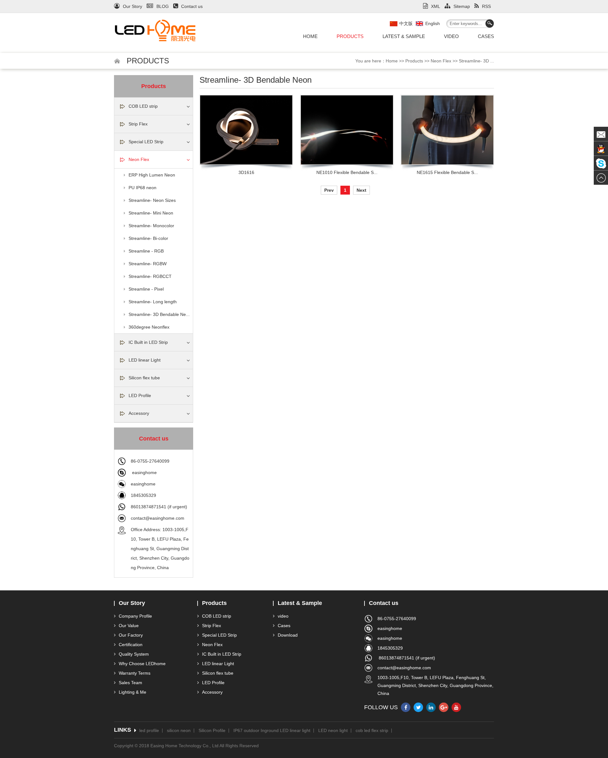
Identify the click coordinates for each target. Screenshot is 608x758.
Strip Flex (138, 123)
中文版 (406, 23)
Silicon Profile (212, 731)
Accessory (139, 413)
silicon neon (179, 731)
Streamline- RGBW (148, 263)
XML (435, 6)
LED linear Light (145, 360)
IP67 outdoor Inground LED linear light (271, 731)
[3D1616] (246, 130)
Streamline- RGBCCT (150, 276)
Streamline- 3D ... (476, 60)
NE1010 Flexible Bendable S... (346, 172)
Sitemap (461, 6)
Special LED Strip (146, 141)
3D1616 (246, 172)
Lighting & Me (132, 692)
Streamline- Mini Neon (151, 212)
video (451, 36)
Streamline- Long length (153, 301)
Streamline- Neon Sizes (152, 200)
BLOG (162, 6)
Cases (486, 36)
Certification (130, 644)
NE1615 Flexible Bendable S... (447, 172)
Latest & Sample (404, 36)
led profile (149, 731)
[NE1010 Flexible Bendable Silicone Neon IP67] (347, 130)
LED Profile (140, 395)
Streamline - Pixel (146, 289)
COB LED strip (143, 106)
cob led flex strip (372, 731)
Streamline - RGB (146, 251)
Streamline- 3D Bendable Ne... (159, 314)
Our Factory (131, 635)
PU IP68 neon (142, 187)
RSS (486, 6)
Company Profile (135, 616)
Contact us (192, 6)
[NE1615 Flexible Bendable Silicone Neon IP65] (447, 130)
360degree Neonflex (149, 327)
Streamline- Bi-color (148, 238)
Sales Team (130, 682)
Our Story (132, 6)
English (432, 23)
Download (288, 635)
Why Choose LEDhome (142, 663)
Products (350, 36)
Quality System (134, 654)
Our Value (129, 625)
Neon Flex (441, 60)
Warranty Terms (134, 673)
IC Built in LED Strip (148, 342)
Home (310, 36)
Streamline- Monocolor (151, 225)
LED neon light (333, 731)
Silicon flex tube (144, 377)
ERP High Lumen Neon (152, 174)
